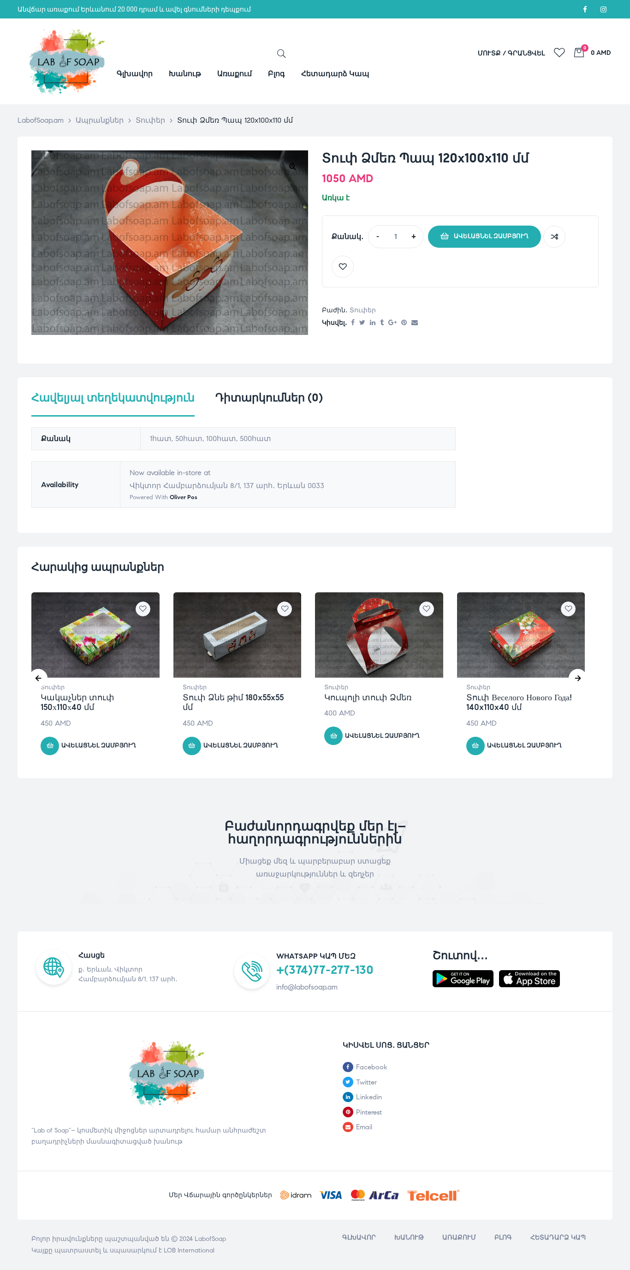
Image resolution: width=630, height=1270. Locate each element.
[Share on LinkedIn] (373, 323)
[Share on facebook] (353, 323)
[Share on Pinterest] (404, 323)
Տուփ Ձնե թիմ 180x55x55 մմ (233, 702)
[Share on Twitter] (362, 323)
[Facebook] (585, 9)
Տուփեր (363, 310)
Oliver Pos (183, 497)
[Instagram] (603, 9)
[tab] (113, 403)
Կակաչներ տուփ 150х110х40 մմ (77, 702)
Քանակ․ (347, 236)
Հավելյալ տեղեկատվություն (113, 398)
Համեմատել (554, 237)
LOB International (189, 1250)
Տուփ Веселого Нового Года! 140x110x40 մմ (519, 702)
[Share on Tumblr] (382, 323)
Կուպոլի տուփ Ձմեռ (368, 697)
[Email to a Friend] (414, 323)
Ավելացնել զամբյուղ (491, 236)
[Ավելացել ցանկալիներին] (343, 267)
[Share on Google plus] (392, 323)
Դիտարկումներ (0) (269, 398)
